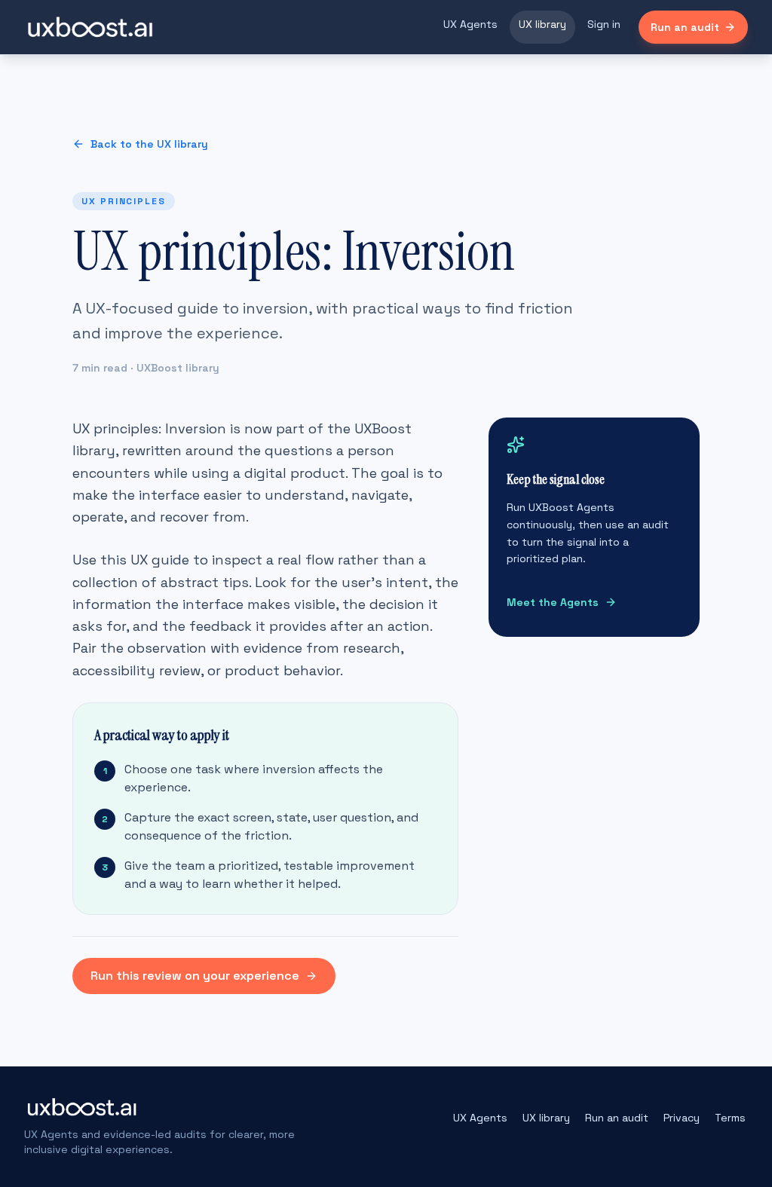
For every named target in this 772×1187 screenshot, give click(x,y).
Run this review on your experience (194, 976)
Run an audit (685, 27)
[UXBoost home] (90, 27)
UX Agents (470, 24)
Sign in (603, 24)
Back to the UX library (149, 144)
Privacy (681, 1117)
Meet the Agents (553, 602)
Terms (730, 1117)
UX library (542, 24)
